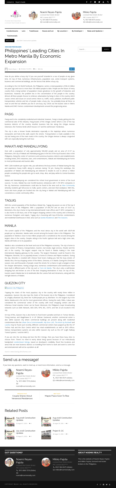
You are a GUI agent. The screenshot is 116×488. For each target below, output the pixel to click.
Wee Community (68, 185)
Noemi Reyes (12, 69)
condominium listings (22, 342)
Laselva (7, 325)
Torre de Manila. (46, 268)
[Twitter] (99, 2)
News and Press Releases (13, 47)
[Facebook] (87, 2)
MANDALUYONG (35, 146)
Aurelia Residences (47, 218)
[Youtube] (103, 2)
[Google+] (91, 2)
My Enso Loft (49, 322)
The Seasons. (63, 218)
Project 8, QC (58, 431)
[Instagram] (95, 2)
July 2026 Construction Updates (26, 41)
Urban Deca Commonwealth (32, 322)
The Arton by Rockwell (63, 322)
